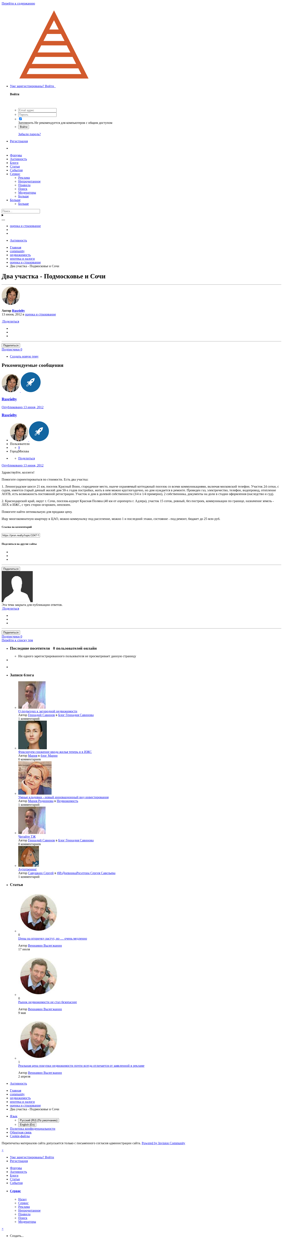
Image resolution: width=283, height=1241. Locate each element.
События (16, 170)
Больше (23, 196)
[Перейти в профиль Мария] (32, 748)
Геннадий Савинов (41, 715)
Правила (24, 185)
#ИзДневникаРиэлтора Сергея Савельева (86, 873)
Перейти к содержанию (18, 3)
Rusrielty (18, 310)
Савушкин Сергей (41, 873)
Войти (23, 126)
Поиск (22, 189)
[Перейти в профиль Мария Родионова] (35, 793)
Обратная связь (20, 1132)
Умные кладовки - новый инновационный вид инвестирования (63, 797)
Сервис (15, 174)
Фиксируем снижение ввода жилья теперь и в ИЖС (55, 752)
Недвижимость (67, 801)
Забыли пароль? (29, 134)
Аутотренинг (27, 869)
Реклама (24, 177)
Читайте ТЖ (27, 836)
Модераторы (27, 192)
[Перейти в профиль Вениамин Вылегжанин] (38, 931)
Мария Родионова (40, 801)
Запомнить (26, 122)
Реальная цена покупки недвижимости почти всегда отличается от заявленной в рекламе (81, 1065)
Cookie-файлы (20, 1136)
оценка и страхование (40, 314)
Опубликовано (23, 407)
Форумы (16, 155)
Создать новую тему (24, 356)
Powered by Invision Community (163, 1143)
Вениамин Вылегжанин (45, 945)
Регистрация (19, 141)
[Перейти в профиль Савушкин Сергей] (28, 865)
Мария (32, 755)
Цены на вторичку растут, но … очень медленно (52, 938)
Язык (13, 1116)
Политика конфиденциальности (32, 1128)
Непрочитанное (29, 181)
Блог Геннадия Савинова (76, 715)
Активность (18, 159)
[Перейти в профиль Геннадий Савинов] (32, 707)
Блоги (14, 162)
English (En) (27, 1124)
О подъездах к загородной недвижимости (47, 711)
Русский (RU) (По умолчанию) (38, 1120)
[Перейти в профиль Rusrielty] (11, 303)
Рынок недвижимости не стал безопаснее (47, 1002)
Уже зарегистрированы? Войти (33, 86)
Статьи (15, 166)
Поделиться (10, 321)
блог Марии (49, 755)
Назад (22, 1199)
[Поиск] (3, 220)
